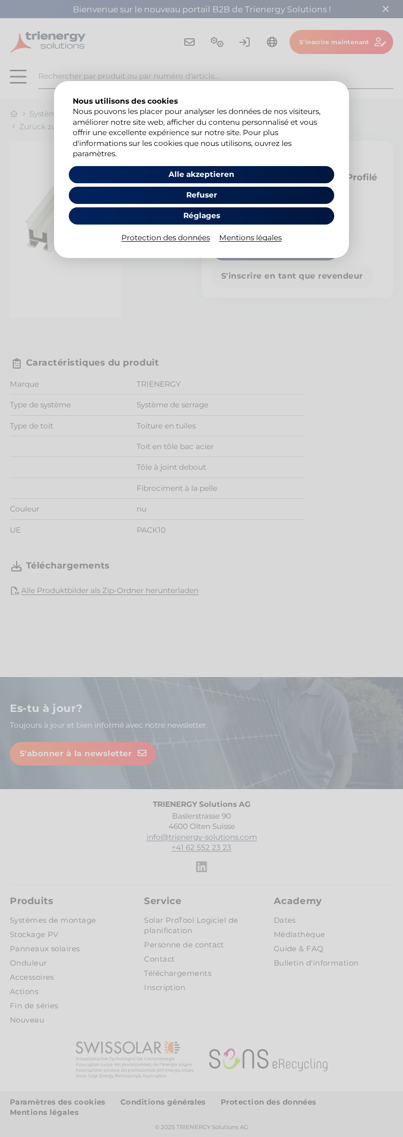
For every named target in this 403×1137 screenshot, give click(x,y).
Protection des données (165, 237)
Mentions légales (250, 237)
